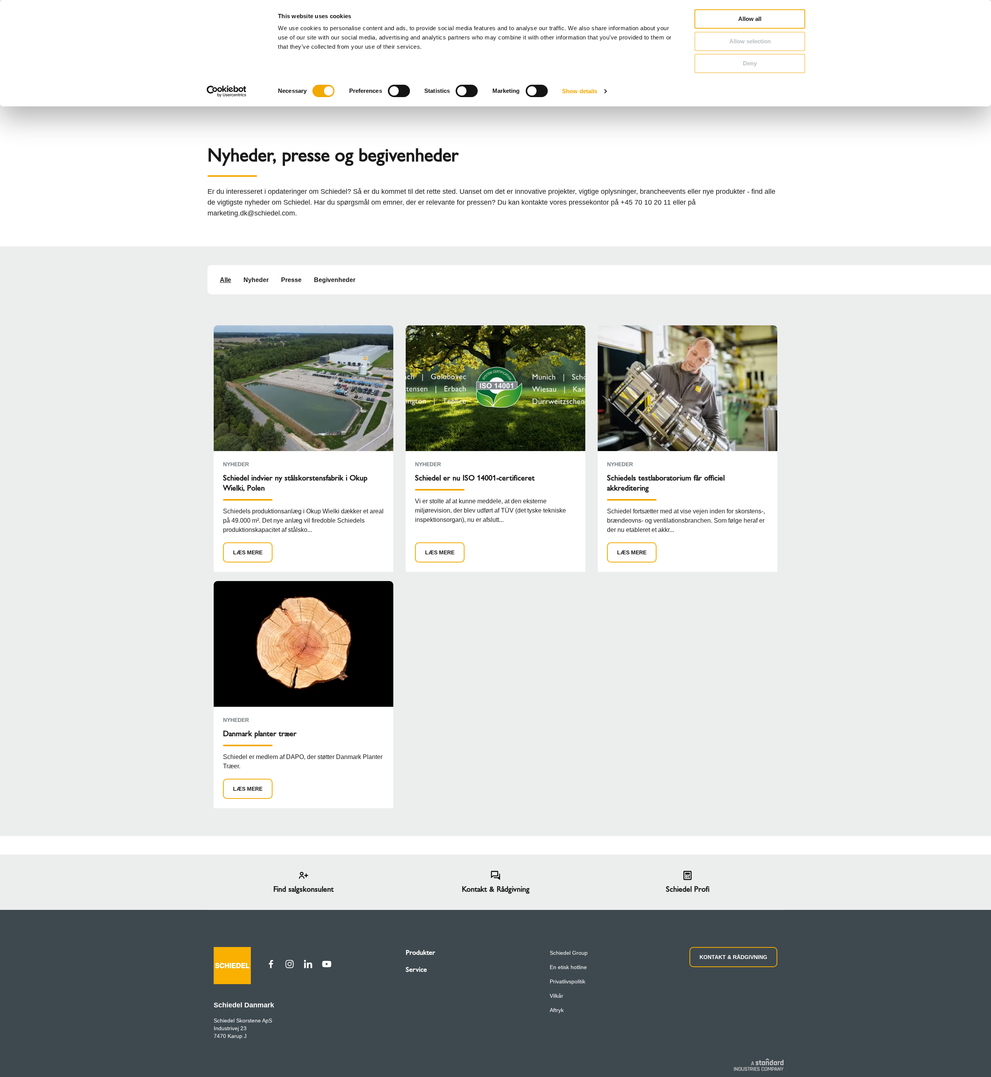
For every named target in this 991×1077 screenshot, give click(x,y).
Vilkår (556, 996)
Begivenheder (334, 280)
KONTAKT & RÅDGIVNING (733, 957)
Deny (750, 63)
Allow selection (750, 41)
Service (416, 969)
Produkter (420, 952)
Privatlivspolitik (567, 981)
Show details (579, 91)
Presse (291, 280)
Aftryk (557, 1010)
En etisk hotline (568, 967)
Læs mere (247, 552)
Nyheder (256, 280)
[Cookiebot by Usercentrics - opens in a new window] (227, 91)
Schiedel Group (569, 953)
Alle (225, 280)
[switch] (399, 91)
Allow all (749, 18)
